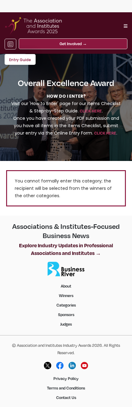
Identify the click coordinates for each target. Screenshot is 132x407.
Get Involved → (73, 43)
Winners (66, 295)
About (66, 286)
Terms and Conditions (66, 387)
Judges (66, 324)
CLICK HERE (91, 110)
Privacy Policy (66, 378)
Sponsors (66, 314)
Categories (66, 305)
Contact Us (66, 397)
